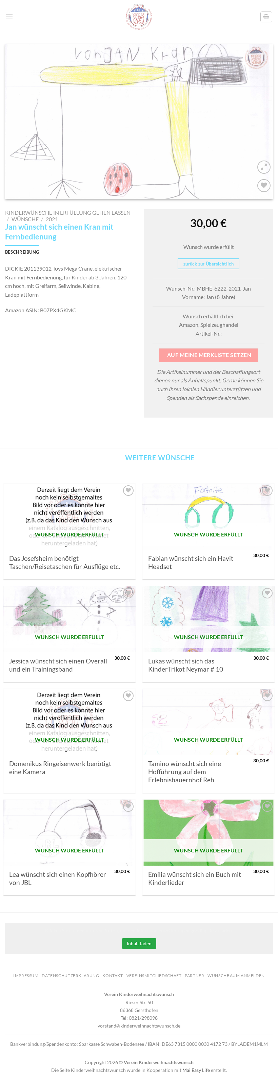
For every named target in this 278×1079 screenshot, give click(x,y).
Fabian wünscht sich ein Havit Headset (190, 562)
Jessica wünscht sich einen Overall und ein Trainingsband (58, 665)
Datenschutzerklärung (70, 975)
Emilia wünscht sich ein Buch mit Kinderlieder (194, 878)
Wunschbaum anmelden (236, 975)
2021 (52, 219)
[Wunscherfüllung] (266, 17)
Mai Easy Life (196, 1070)
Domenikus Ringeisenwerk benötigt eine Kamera (60, 768)
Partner (194, 975)
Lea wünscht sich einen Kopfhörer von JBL (57, 878)
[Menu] (9, 16)
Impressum (26, 975)
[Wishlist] (264, 185)
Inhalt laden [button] (139, 943)
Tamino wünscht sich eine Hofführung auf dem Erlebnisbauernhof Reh (184, 772)
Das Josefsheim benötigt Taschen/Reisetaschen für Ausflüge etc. (64, 562)
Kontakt (112, 975)
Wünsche (25, 219)
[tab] (22, 252)
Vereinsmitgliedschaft (154, 975)
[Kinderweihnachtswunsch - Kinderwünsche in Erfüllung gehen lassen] (139, 17)
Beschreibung (22, 252)
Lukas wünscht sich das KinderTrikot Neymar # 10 (185, 665)
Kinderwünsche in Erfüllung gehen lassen (68, 212)
